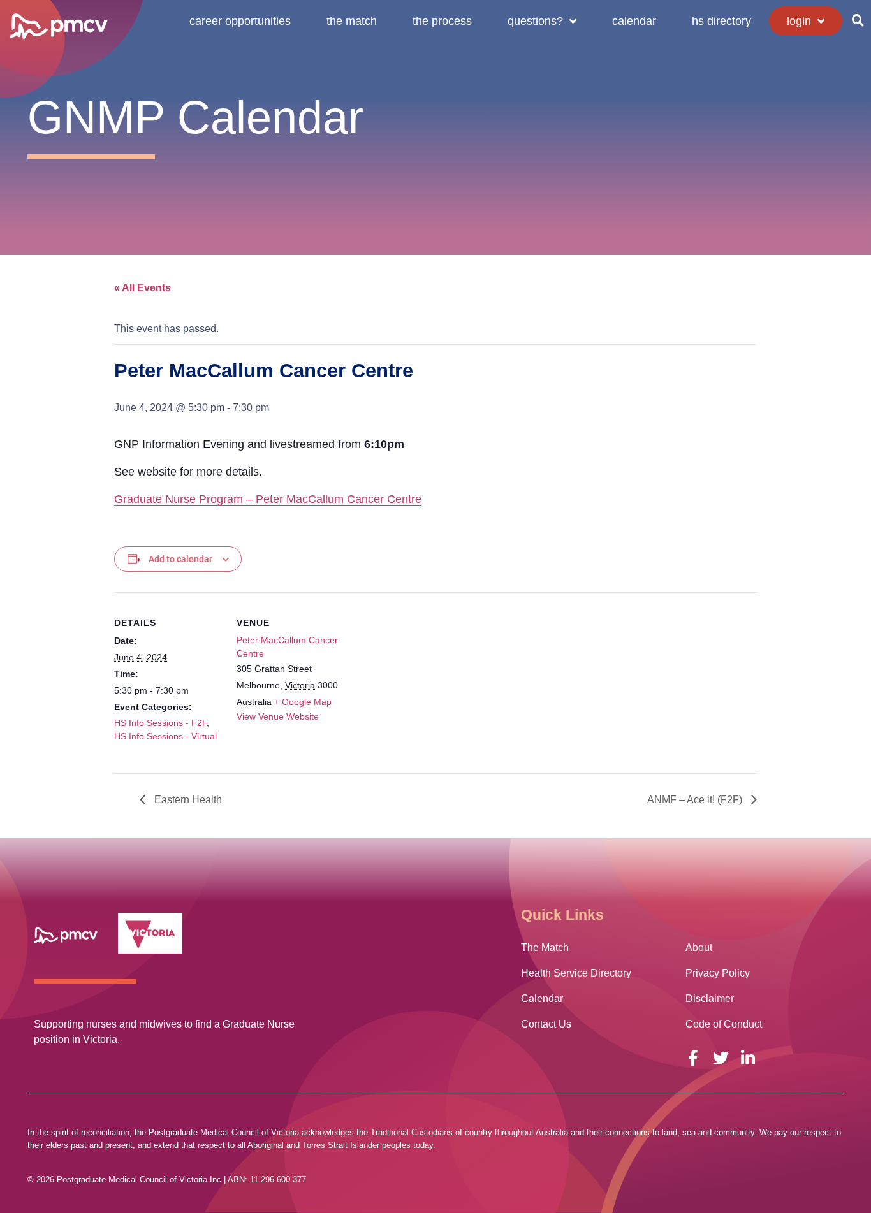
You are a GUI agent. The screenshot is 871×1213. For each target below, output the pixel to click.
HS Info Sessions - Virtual (165, 736)
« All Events (142, 287)
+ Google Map (303, 702)
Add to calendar (180, 559)
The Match (351, 21)
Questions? (535, 21)
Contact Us (546, 1024)
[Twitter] (721, 1058)
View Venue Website (278, 716)
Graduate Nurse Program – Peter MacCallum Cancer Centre (267, 499)
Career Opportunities (240, 21)
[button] (857, 20)
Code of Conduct (723, 1024)
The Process (442, 21)
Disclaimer (709, 998)
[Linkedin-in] (748, 1058)
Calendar (634, 21)
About (698, 947)
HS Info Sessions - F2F (160, 723)
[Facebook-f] (693, 1058)
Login (799, 21)
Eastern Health (187, 799)
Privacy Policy (717, 973)
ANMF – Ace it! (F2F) (696, 799)
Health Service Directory (576, 973)
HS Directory (721, 21)
